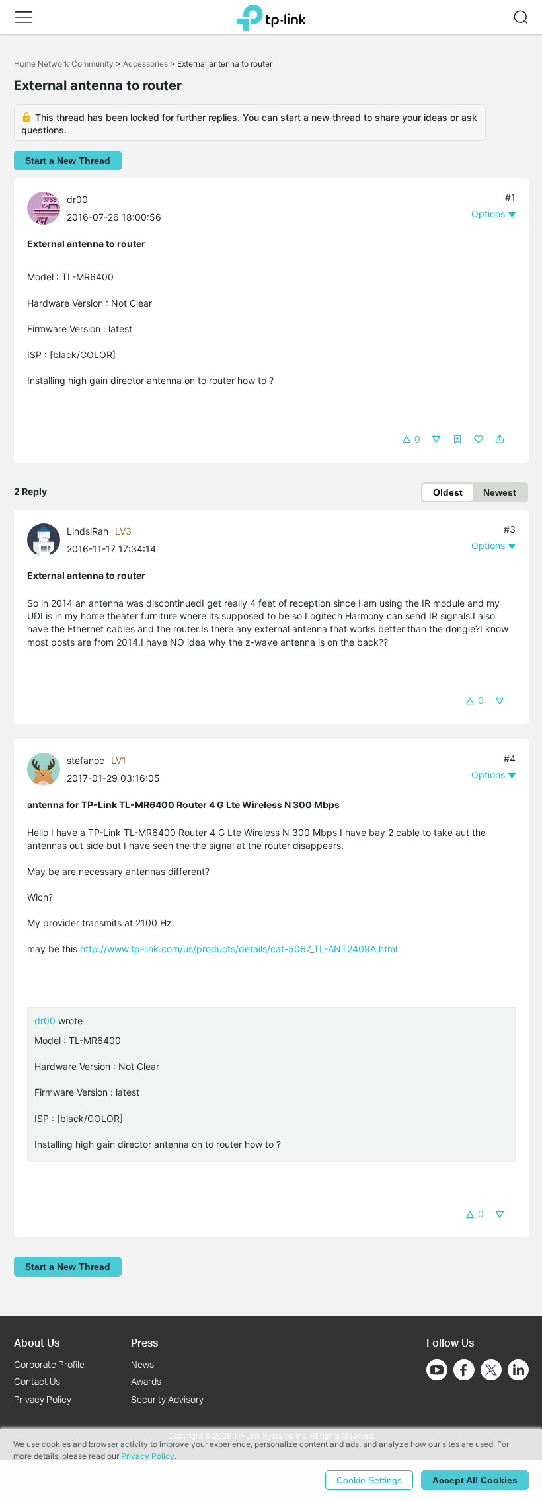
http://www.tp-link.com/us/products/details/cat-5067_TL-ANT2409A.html (238, 948)
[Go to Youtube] (436, 1369)
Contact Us (37, 1381)
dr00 (77, 199)
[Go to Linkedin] (518, 1369)
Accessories (145, 64)
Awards (146, 1381)
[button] (24, 17)
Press (144, 1342)
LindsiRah (87, 531)
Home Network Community (64, 64)
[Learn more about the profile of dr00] (47, 207)
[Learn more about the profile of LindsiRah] (47, 538)
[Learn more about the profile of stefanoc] (47, 768)
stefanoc (85, 760)
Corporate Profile (49, 1364)
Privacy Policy (42, 1399)
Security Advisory (167, 1399)
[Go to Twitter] (491, 1371)
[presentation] (43, 208)
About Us (36, 1342)
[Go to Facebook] (464, 1369)
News (142, 1364)
